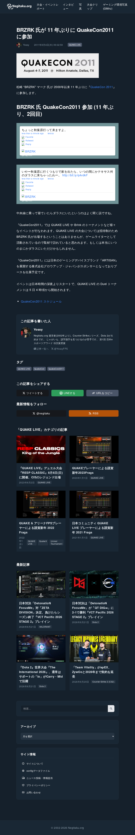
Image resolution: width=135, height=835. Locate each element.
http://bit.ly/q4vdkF (75, 175)
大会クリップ (92, 6)
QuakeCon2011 (56, 368)
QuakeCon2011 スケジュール (41, 301)
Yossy (38, 329)
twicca (51, 133)
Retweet (29, 140)
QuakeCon (39, 368)
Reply (28, 144)
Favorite (29, 136)
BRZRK (30, 151)
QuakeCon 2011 (101, 87)
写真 (80, 6)
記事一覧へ (43, 348)
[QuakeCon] (67, 65)
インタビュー (68, 6)
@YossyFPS (61, 348)
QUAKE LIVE (75, 44)
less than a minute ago (33, 133)
